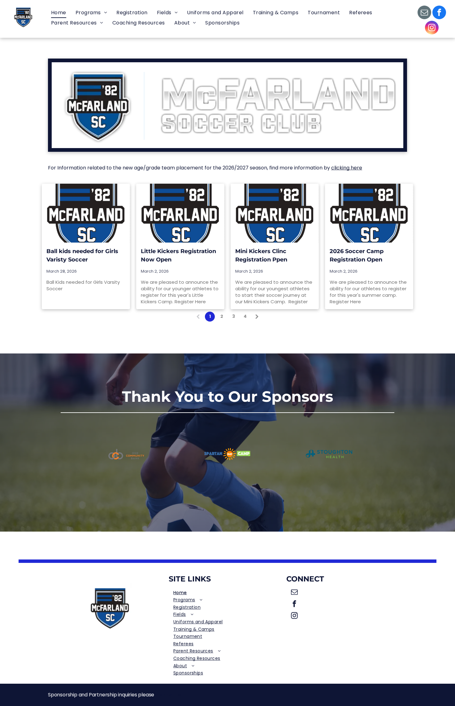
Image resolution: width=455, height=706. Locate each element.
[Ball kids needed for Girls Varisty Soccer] (86, 213)
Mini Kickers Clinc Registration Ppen (261, 255)
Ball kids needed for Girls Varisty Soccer (82, 255)
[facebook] (439, 13)
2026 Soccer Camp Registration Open (357, 255)
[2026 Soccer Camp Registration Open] (369, 213)
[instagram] (432, 28)
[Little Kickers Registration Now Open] (180, 213)
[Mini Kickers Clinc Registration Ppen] (275, 213)
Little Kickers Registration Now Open (178, 255)
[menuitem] (58, 13)
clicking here (346, 167)
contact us (168, 694)
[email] (424, 13)
